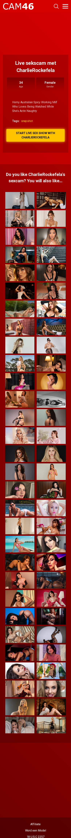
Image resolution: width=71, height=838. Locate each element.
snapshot (27, 121)
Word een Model (35, 830)
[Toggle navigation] (65, 6)
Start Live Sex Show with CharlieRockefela (35, 135)
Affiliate (35, 824)
